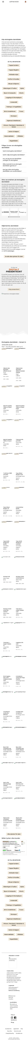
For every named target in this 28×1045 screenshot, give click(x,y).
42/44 (17, 380)
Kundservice (8, 1028)
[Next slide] (25, 212)
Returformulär (17, 1031)
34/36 (4, 376)
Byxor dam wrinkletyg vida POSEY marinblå (7, 748)
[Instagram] (12, 1017)
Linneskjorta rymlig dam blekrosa (6, 713)
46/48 (20, 380)
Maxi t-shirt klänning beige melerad (7, 784)
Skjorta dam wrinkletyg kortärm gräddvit (20, 819)
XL (21, 446)
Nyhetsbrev (14, 1020)
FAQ (22, 1028)
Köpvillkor (9, 1031)
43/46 (10, 582)
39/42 (7, 582)
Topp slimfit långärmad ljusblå (6, 543)
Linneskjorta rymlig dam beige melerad (20, 678)
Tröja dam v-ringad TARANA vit (7, 644)
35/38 (4, 582)
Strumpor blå (6, 576)
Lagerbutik (16, 1028)
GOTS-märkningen (9, 251)
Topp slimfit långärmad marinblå (19, 543)
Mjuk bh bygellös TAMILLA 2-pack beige (20, 407)
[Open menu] (3, 1)
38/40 (7, 376)
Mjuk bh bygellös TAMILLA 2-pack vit (7, 441)
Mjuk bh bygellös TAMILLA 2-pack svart (7, 407)
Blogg (12, 1022)
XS (3, 414)
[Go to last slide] (3, 212)
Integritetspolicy (10, 1033)
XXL (24, 481)
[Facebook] (15, 1017)
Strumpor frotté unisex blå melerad (7, 610)
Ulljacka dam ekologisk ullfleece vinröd (7, 370)
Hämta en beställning (14, 990)
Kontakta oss (19, 1033)
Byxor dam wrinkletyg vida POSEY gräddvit (20, 748)
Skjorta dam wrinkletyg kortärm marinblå (7, 819)
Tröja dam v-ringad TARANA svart (20, 610)
